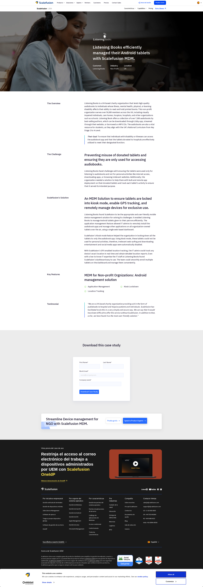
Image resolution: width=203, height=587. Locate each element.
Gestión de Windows (75, 505)
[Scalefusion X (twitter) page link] (161, 490)
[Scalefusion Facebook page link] (158, 490)
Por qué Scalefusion (131, 507)
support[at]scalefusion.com (152, 507)
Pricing (151, 8)
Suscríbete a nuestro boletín (54, 542)
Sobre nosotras (130, 503)
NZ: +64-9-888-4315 (149, 519)
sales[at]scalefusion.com (151, 503)
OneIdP (45, 529)
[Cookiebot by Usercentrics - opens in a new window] (28, 582)
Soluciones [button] (69, 3)
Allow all (171, 574)
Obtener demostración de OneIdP (53, 481)
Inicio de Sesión (146, 3)
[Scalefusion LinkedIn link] (144, 490)
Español (154, 542)
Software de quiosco (49, 515)
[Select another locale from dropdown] (199, 3)
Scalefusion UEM (89, 559)
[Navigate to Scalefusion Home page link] (49, 490)
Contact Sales (116, 3)
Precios (106, 3)
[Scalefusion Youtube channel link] (152, 490)
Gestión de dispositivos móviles (53, 507)
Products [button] (60, 3)
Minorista (112, 522)
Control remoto (94, 528)
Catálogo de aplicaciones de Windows (94, 517)
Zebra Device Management (51, 511)
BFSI (110, 530)
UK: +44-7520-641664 (149, 515)
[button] (129, 8)
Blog (126, 521)
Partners (87, 3)
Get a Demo (159, 8)
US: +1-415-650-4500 (149, 511)
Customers (97, 3)
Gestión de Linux (74, 525)
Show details (47, 582)
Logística (112, 526)
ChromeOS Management (76, 529)
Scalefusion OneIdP (55, 561)
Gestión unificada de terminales (52, 503)
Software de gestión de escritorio (53, 525)
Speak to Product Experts (133, 421)
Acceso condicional (95, 524)
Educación (112, 511)
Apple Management (75, 521)
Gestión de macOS (75, 509)
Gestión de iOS (73, 517)
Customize (170, 581)
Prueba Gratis (160, 3)
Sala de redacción (130, 525)
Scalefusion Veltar (93, 561)
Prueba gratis (112, 421)
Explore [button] (79, 3)
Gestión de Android (75, 513)
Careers (127, 529)
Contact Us (128, 511)
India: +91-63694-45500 (150, 523)
